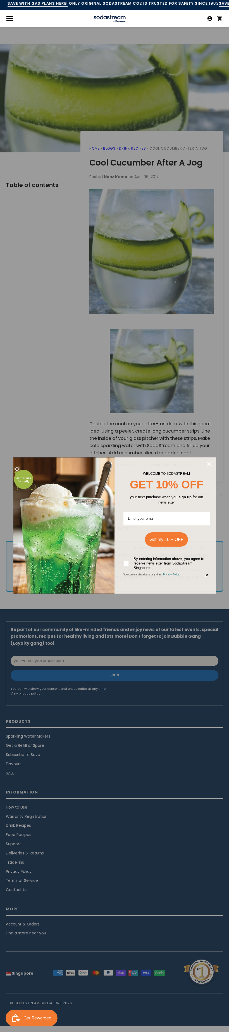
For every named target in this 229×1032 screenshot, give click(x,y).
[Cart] (220, 18)
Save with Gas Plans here (38, 3)
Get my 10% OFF (166, 539)
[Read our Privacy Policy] (206, 575)
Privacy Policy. (171, 574)
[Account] (210, 18)
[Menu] (9, 18)
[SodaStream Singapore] (110, 22)
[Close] (209, 464)
